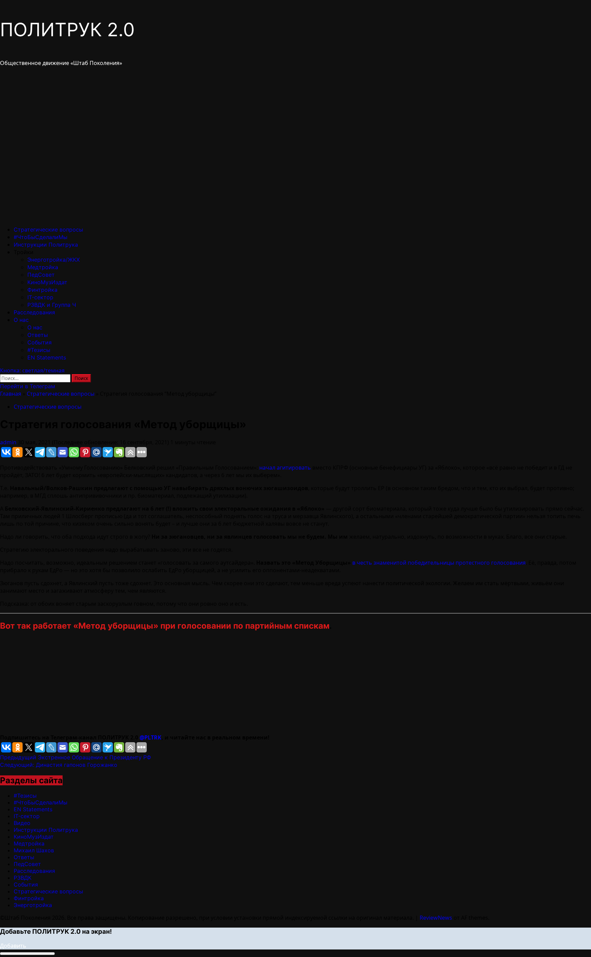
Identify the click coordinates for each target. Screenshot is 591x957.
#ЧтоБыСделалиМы (40, 237)
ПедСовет (41, 274)
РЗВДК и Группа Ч (51, 304)
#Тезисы (38, 349)
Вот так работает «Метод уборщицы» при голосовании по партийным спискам (164, 626)
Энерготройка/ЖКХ (53, 259)
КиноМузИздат (47, 282)
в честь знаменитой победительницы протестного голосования (439, 562)
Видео (22, 823)
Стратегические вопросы (48, 229)
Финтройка (42, 289)
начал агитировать (285, 467)
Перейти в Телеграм (27, 386)
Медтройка (42, 267)
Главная (10, 393)
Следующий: (58, 764)
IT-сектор (40, 297)
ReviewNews (436, 917)
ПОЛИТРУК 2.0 (67, 29)
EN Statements (46, 357)
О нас (21, 319)
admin (9, 442)
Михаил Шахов (34, 850)
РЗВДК (22, 877)
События (39, 342)
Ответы (37, 334)
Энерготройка (33, 905)
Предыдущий (75, 757)
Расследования (34, 312)
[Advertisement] (205, 686)
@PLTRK (150, 737)
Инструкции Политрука (46, 244)
